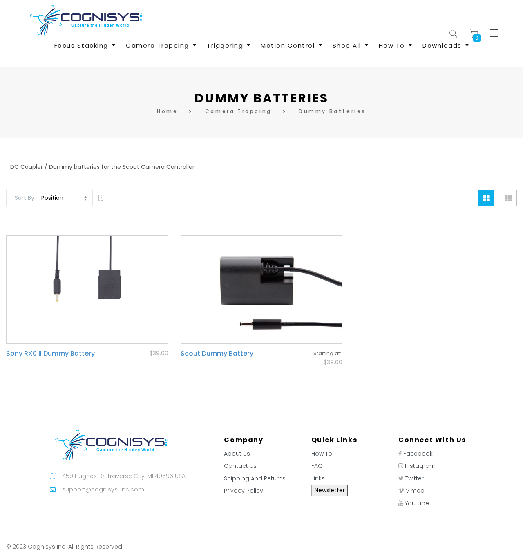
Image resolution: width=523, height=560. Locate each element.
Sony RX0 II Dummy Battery (50, 353)
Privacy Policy (243, 491)
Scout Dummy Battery (217, 353)
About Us (237, 453)
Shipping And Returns (255, 478)
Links (318, 478)
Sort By (24, 198)
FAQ (317, 466)
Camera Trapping (238, 111)
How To (321, 453)
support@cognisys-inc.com (103, 489)
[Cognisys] (86, 20)
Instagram (420, 466)
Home (167, 111)
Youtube (417, 503)
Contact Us (240, 466)
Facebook (418, 453)
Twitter (414, 478)
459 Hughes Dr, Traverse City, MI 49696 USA (124, 476)
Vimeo (415, 491)
